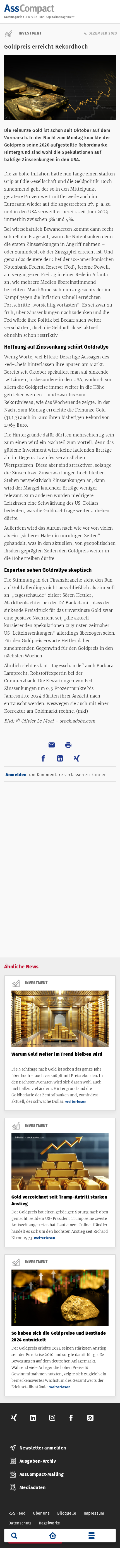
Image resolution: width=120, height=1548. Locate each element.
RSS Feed (17, 1513)
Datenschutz (20, 1523)
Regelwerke (49, 1523)
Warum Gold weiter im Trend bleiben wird (57, 1054)
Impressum (94, 1513)
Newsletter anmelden (43, 1448)
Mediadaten (32, 1487)
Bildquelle (66, 1513)
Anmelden (16, 774)
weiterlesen (76, 1101)
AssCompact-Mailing (42, 1474)
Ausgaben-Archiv (38, 1461)
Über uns (41, 1513)
